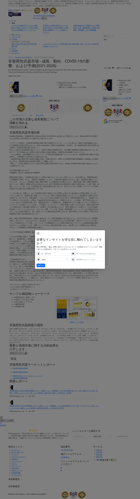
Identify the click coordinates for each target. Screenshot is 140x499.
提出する (41, 265)
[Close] (38, 233)
